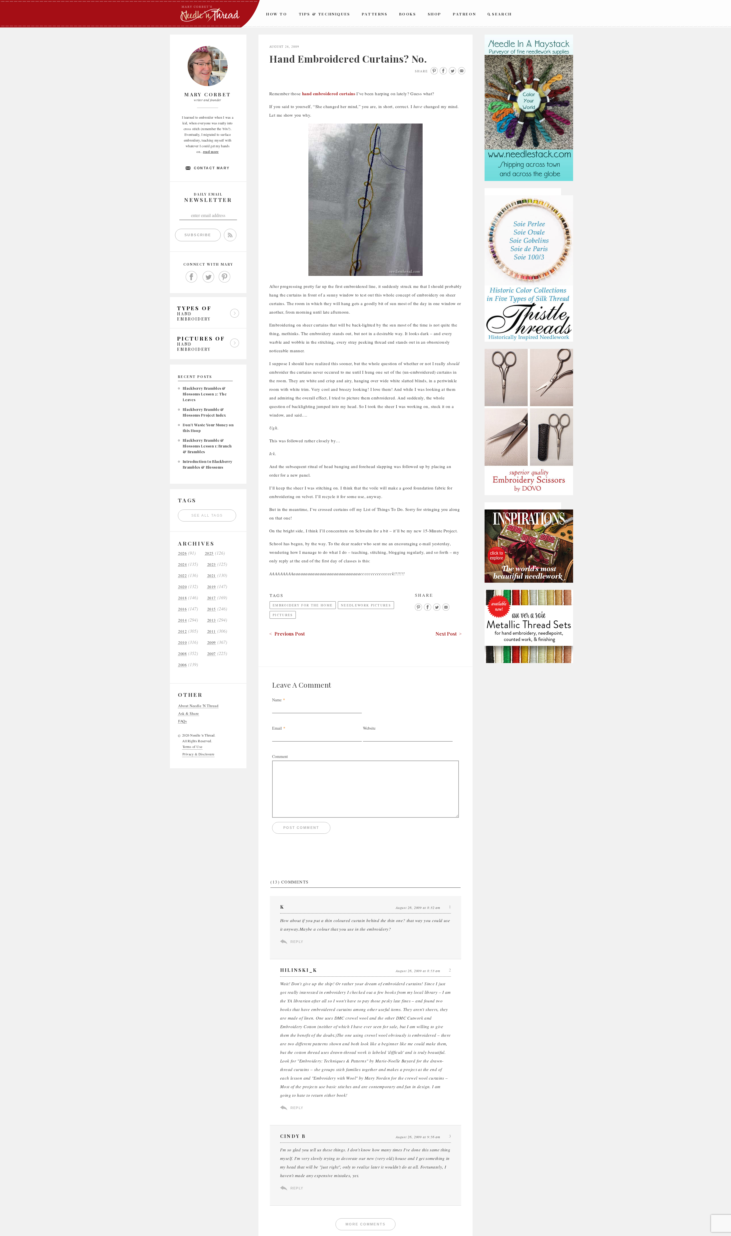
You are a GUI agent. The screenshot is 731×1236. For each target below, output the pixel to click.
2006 (182, 665)
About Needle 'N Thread (198, 705)
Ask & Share (188, 713)
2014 (182, 620)
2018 (182, 598)
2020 (182, 587)
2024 (182, 564)
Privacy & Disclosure (198, 754)
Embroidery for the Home (303, 605)
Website (369, 728)
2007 (211, 654)
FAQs (182, 721)
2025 (209, 553)
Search (502, 13)
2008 (182, 654)
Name (277, 699)
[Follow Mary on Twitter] (208, 277)
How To (276, 13)
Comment (280, 756)
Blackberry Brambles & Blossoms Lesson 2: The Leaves (204, 394)
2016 (182, 609)
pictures (283, 615)
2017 (211, 598)
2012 (182, 631)
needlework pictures (366, 605)
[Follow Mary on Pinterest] (225, 277)
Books (407, 13)
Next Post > (448, 634)
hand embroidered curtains (328, 93)
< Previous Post (287, 634)
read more (211, 151)
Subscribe (197, 235)
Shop (434, 13)
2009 (211, 642)
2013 (211, 620)
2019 (211, 587)
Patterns (375, 13)
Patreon (464, 13)
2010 (182, 642)
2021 (211, 576)
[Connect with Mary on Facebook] (192, 277)
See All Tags (207, 515)
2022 (182, 576)
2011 (211, 631)
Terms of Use (192, 746)
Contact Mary (212, 168)
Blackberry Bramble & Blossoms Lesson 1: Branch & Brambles (207, 446)
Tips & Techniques (324, 13)
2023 (211, 564)
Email (277, 728)
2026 (182, 553)
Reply (296, 942)
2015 (211, 609)
